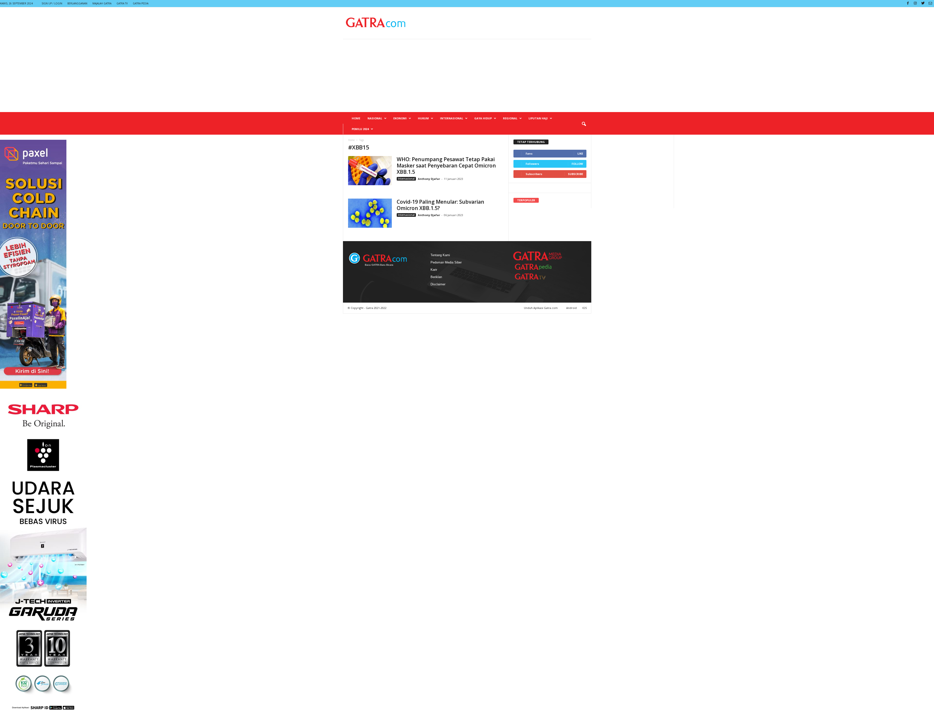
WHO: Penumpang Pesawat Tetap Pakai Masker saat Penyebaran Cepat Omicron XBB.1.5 (446, 165)
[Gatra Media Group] (537, 256)
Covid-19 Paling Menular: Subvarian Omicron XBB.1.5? (440, 204)
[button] (583, 124)
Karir (434, 269)
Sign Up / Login (52, 3)
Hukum (423, 118)
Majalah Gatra (101, 3)
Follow (577, 164)
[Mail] (930, 3)
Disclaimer (438, 284)
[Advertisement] (467, 76)
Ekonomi (400, 118)
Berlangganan (77, 3)
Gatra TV (122, 3)
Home (356, 118)
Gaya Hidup (483, 118)
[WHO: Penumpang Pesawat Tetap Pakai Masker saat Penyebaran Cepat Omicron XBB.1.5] (370, 170)
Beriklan (436, 277)
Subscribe (575, 174)
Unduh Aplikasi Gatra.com (541, 308)
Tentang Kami (440, 255)
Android (571, 308)
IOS (584, 308)
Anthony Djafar (429, 179)
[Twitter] (923, 3)
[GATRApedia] (535, 266)
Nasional (375, 118)
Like (580, 153)
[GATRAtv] (535, 276)
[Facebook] (908, 3)
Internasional (451, 118)
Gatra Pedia (140, 3)
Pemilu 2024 (360, 129)
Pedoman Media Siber (446, 262)
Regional (510, 118)
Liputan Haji (538, 118)
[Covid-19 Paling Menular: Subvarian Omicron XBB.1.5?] (370, 213)
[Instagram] (915, 3)
